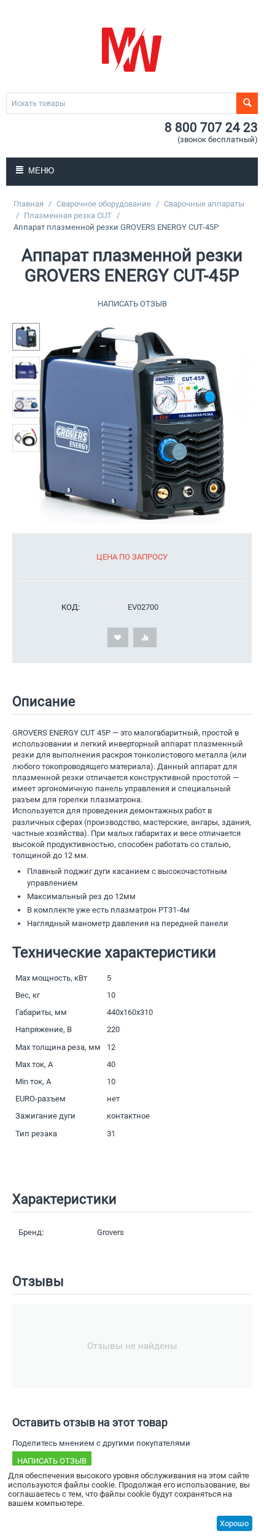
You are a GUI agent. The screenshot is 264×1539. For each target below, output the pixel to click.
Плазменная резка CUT (68, 215)
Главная (29, 203)
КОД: (70, 607)
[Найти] (247, 103)
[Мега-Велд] (132, 49)
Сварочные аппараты (204, 203)
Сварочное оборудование (103, 203)
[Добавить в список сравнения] (145, 638)
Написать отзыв (132, 303)
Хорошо (234, 1523)
